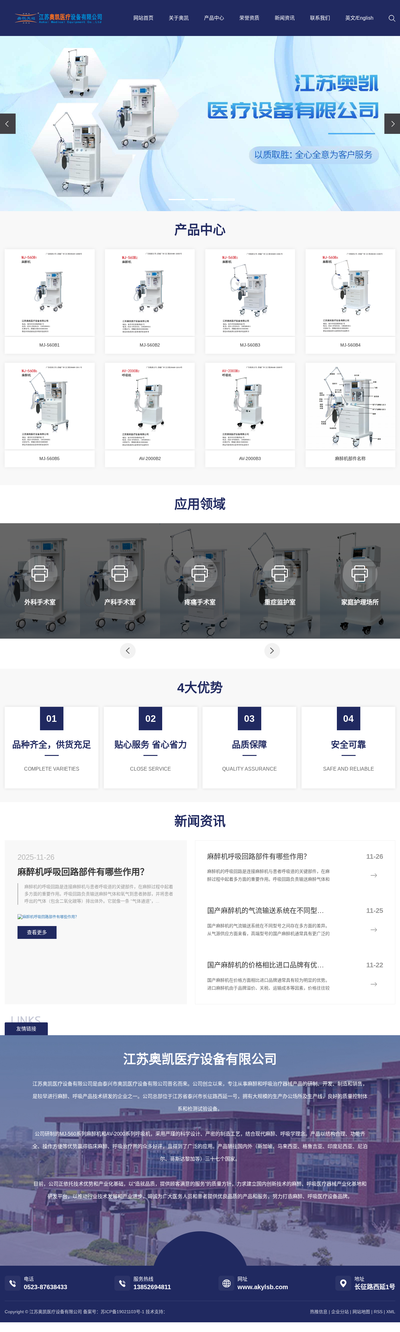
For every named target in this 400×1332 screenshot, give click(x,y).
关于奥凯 (179, 18)
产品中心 (214, 18)
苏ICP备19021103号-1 (122, 1311)
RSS (378, 1311)
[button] (176, 199)
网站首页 (143, 18)
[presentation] (8, 124)
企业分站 (340, 1311)
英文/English (359, 18)
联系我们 (320, 18)
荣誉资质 (249, 18)
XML (390, 1311)
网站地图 (361, 1311)
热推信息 (319, 1311)
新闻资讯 (285, 18)
